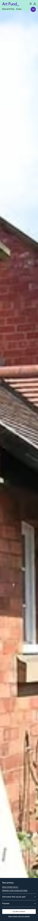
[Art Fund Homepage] (10, 4)
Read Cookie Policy (10, 887)
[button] (19, 911)
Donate (18, 9)
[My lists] (31, 4)
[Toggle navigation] (33, 9)
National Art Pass (8, 9)
